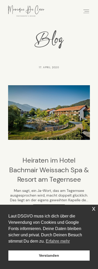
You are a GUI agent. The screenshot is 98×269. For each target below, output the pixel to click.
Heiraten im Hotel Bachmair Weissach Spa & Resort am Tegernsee (49, 170)
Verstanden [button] (49, 255)
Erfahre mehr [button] (58, 241)
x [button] (93, 208)
